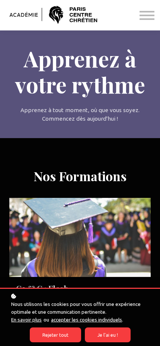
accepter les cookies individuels (86, 320)
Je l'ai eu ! (107, 334)
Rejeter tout (55, 334)
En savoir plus (26, 320)
